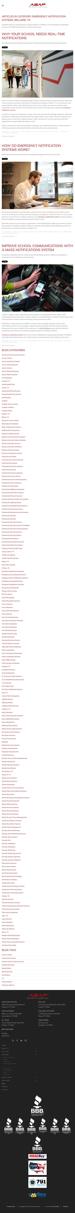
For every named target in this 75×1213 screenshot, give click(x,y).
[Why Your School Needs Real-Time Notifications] (37, 74)
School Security (7, 971)
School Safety (6, 968)
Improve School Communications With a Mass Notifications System (37, 248)
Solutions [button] (5, 1051)
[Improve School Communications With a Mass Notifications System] (37, 288)
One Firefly (55, 1206)
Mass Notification (9, 1063)
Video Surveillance (8, 985)
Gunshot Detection (8, 965)
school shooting (44, 328)
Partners (5, 1054)
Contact (5, 1086)
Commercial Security (9, 958)
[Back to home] (37, 5)
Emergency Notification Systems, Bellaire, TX (43, 131)
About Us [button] (5, 1048)
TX (3, 978)
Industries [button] (6, 1080)
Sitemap (65, 1206)
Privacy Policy (11, 1206)
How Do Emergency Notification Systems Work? (31, 147)
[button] (3, 5)
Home (3, 1045)
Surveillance (6, 975)
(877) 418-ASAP (7, 1029)
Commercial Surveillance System (13, 961)
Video (5, 1059)
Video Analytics (7, 982)
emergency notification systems (49, 217)
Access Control (7, 955)
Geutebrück (7, 1070)
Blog (3, 1083)
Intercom (6, 1061)
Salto (5, 1072)
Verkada (6, 1074)
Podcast (5, 1089)
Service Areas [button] (7, 1077)
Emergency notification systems (12, 335)
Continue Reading (8, 136)
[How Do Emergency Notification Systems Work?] (37, 185)
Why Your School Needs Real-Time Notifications (33, 36)
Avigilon (6, 1068)
